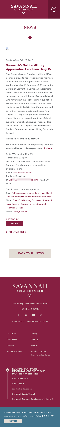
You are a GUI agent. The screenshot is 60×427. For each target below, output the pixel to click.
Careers (10, 345)
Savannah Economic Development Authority (31, 399)
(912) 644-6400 (30, 308)
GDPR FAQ (49, 416)
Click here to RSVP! (22, 172)
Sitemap (34, 339)
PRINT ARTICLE (17, 232)
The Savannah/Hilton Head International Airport (29, 196)
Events (14, 223)
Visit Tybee (17, 384)
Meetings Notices (14, 351)
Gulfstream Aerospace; (23, 193)
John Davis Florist (43, 193)
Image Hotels (20, 211)
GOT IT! (13, 421)
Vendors (34, 345)
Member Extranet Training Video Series (40, 353)
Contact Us (12, 339)
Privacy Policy (35, 416)
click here (47, 148)
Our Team (11, 333)
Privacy (34, 333)
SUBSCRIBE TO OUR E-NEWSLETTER (29, 321)
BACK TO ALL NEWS (31, 253)
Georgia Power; (28, 204)
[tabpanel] (30, 48)
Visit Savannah (19, 378)
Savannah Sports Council (23, 394)
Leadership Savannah (22, 389)
